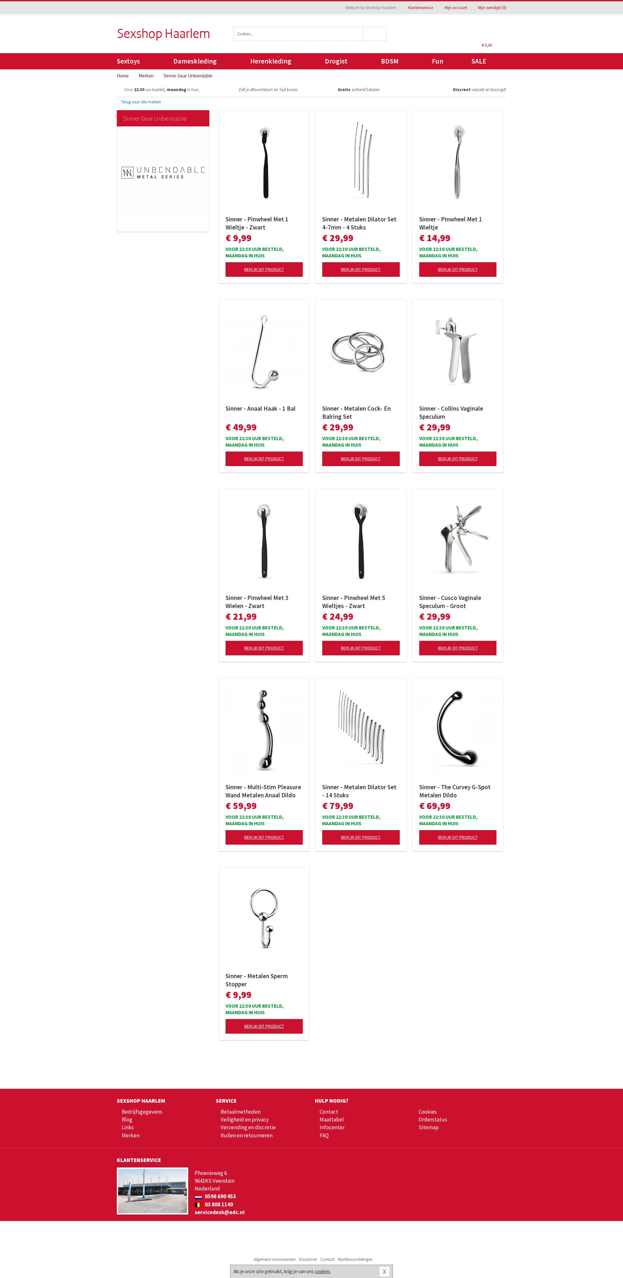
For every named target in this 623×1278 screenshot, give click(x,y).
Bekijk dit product (264, 269)
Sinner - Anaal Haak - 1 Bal (261, 408)
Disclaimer (308, 1259)
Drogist (336, 61)
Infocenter (332, 1127)
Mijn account (456, 7)
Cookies (428, 1111)
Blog (127, 1119)
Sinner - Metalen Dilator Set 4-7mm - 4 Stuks (359, 223)
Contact (329, 1111)
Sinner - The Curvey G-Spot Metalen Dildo (455, 791)
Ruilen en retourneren (247, 1135)
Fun (437, 61)
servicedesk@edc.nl (220, 1212)
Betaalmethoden (241, 1111)
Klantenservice (420, 7)
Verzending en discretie (248, 1127)
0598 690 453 (220, 1196)
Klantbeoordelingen (355, 1259)
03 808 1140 (218, 1204)
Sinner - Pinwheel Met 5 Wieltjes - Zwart (353, 602)
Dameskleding (195, 61)
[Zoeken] (374, 34)
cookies (322, 1271)
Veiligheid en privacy (245, 1119)
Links (128, 1127)
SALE (478, 61)
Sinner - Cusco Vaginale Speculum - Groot (450, 602)
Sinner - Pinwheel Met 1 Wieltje (450, 223)
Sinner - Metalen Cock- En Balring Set (356, 412)
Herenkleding (270, 61)
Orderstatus (433, 1119)
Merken (131, 1135)
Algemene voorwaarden (275, 1259)
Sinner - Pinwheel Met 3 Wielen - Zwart (257, 602)
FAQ (324, 1135)
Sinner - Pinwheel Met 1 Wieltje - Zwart (257, 223)
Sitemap (429, 1127)
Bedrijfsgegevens (142, 1111)
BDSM (389, 61)
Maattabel (332, 1119)
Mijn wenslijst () (491, 7)
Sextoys (128, 61)
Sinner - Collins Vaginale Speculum (451, 412)
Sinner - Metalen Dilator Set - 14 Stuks (359, 791)
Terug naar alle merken (140, 102)
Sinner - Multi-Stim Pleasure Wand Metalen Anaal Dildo (263, 791)
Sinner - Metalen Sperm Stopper (257, 980)
